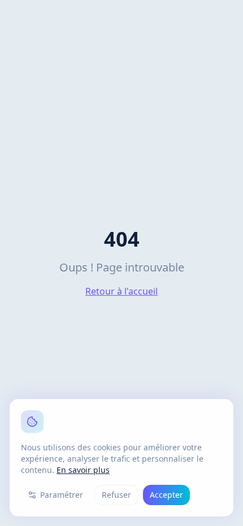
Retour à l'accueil (121, 291)
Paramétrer (61, 494)
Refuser (116, 494)
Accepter (166, 494)
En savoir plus (83, 469)
